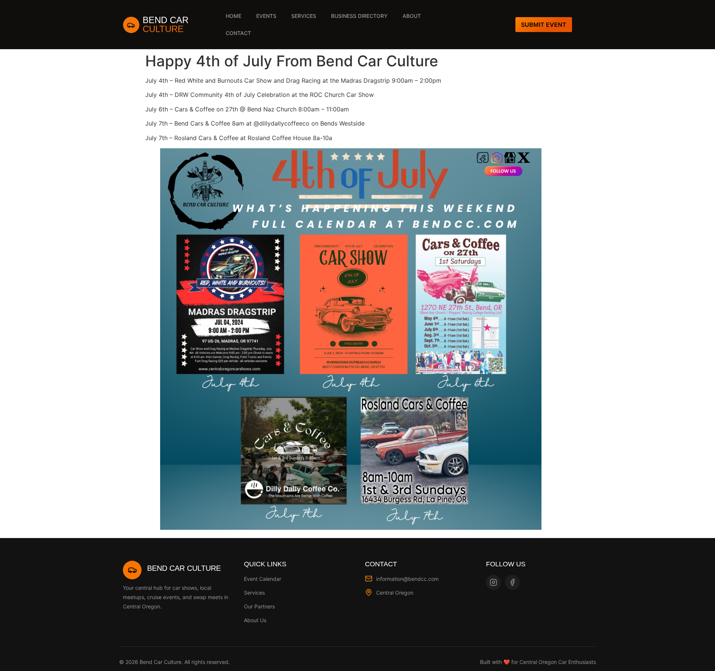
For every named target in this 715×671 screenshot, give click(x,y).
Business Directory (359, 16)
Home (233, 16)
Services (303, 16)
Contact (238, 33)
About (412, 16)
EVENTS (266, 16)
